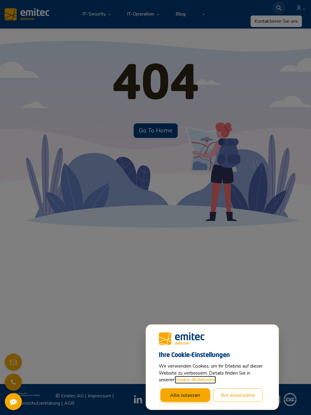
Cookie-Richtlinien (195, 380)
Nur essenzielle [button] (238, 395)
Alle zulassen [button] (185, 395)
